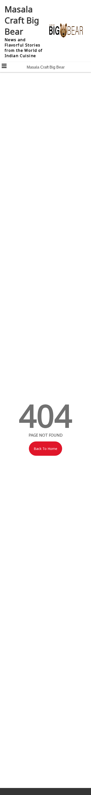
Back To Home (45, 448)
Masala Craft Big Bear (22, 20)
